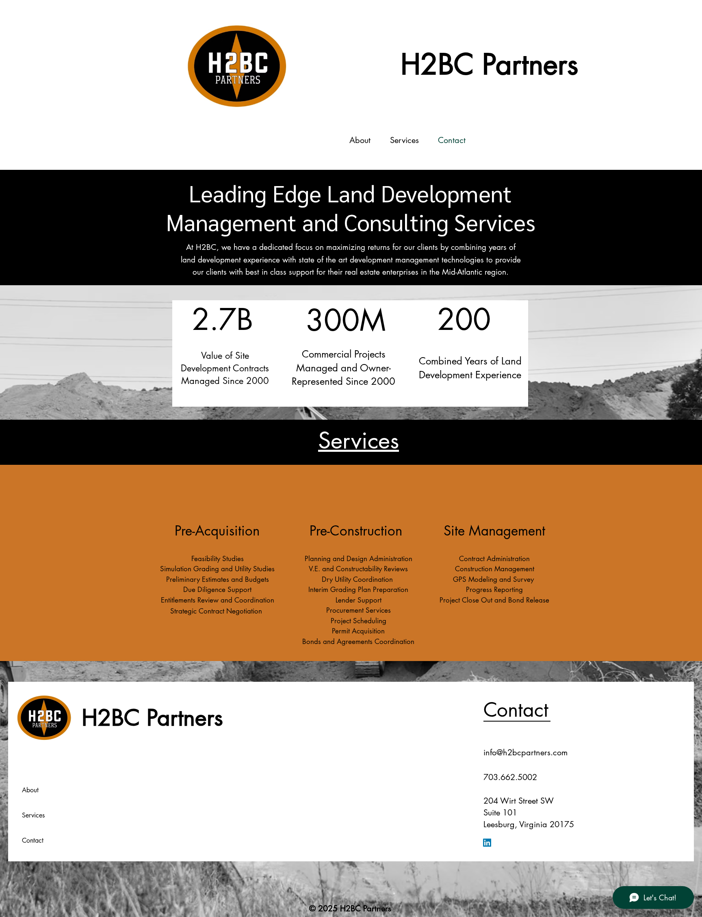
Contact (32, 840)
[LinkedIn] (487, 843)
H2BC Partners (489, 64)
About (30, 790)
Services (33, 815)
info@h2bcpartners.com (525, 752)
